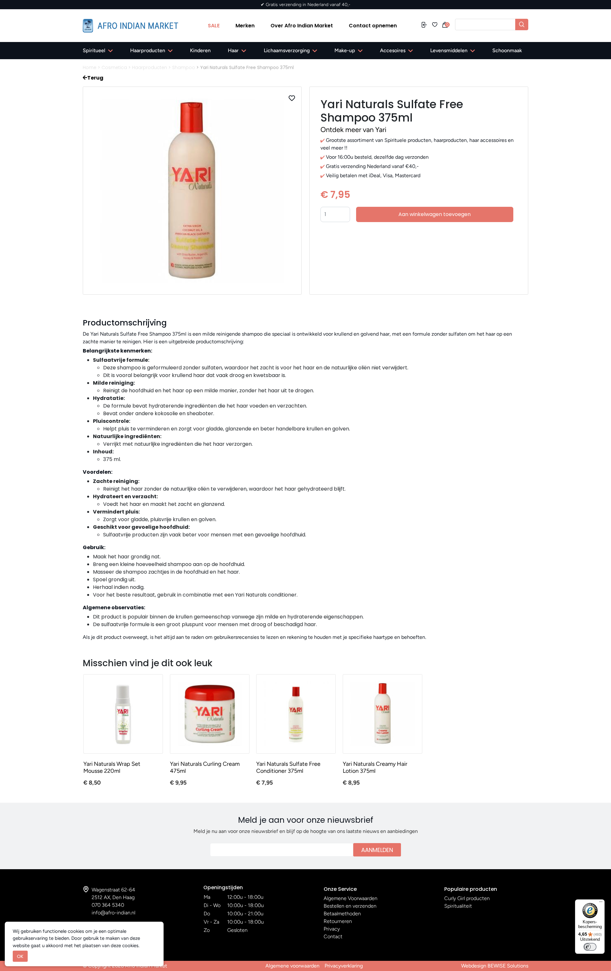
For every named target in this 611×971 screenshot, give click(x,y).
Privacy (332, 929)
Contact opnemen (373, 25)
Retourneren (338, 921)
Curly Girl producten (467, 898)
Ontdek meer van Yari (353, 129)
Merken (245, 25)
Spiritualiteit (458, 906)
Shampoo (183, 67)
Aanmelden (377, 850)
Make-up (344, 50)
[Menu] (601, 903)
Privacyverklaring (344, 966)
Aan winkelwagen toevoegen (434, 214)
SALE (214, 25)
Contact (333, 936)
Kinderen (200, 50)
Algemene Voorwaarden (350, 898)
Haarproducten (147, 50)
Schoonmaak (507, 50)
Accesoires (392, 50)
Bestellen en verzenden (350, 906)
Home (89, 67)
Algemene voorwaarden (292, 966)
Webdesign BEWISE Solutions (494, 966)
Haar (233, 50)
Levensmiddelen (448, 50)
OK (20, 956)
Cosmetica (114, 67)
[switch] (590, 947)
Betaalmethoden (342, 914)
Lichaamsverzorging (287, 50)
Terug (95, 77)
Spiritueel (94, 50)
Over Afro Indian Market (301, 25)
